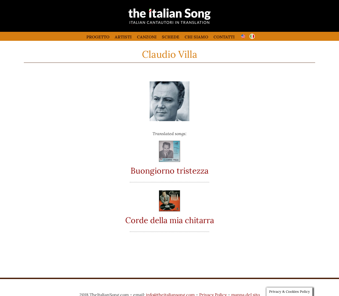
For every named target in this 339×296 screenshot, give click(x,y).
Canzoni (147, 36)
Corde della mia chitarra (169, 220)
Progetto (97, 36)
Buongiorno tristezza (169, 171)
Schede (170, 36)
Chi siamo (196, 36)
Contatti (224, 36)
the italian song (156, 24)
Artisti (123, 36)
